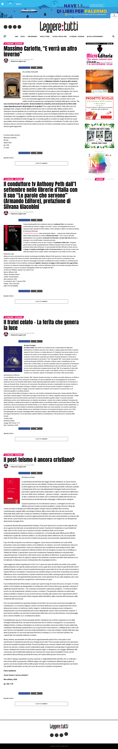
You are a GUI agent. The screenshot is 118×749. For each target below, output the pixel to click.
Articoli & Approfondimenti (95, 36)
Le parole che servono (31, 233)
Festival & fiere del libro (59, 36)
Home (16, 36)
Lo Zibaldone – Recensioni (76, 36)
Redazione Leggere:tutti (18, 61)
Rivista (23, 36)
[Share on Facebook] (24, 67)
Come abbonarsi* (32, 36)
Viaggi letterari (44, 36)
